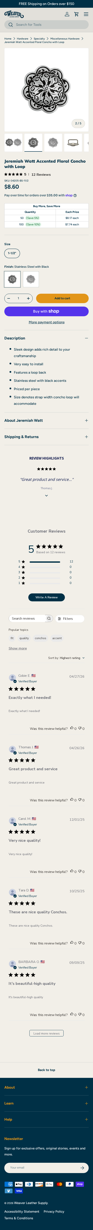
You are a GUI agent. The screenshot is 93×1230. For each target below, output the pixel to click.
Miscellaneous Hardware (65, 38)
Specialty (39, 38)
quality (24, 638)
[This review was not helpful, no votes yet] (79, 729)
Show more (18, 648)
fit (12, 638)
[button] (76, 14)
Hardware (22, 38)
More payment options (46, 322)
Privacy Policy (54, 1211)
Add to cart (62, 298)
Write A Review (46, 597)
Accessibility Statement (21, 1211)
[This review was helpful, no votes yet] (71, 729)
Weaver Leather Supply (31, 1203)
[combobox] (46, 24)
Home (7, 38)
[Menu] (86, 14)
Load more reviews (47, 1033)
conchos (40, 638)
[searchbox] (27, 618)
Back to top (46, 1070)
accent (57, 638)
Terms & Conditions (18, 1218)
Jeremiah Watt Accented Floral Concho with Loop (34, 42)
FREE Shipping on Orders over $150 (46, 4)
